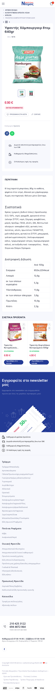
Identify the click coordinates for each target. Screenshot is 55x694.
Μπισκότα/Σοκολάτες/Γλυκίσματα (15, 518)
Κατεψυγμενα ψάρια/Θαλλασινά (15, 507)
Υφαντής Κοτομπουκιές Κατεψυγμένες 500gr (14, 346)
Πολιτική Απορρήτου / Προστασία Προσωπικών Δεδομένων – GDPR (25, 672)
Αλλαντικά (6, 489)
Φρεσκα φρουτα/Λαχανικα (12, 511)
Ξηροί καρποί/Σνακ (9, 514)
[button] (17, 114)
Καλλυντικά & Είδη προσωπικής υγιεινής (18, 590)
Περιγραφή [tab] (11, 179)
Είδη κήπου (6, 574)
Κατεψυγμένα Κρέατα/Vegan (17, 13)
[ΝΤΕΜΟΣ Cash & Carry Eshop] (27, 4)
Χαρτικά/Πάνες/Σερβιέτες (12, 586)
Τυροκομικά (7, 481)
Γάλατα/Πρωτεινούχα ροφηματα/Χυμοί (17, 474)
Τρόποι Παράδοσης (10, 680)
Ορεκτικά (5, 492)
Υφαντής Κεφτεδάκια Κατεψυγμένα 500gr (40, 346)
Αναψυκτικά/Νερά (9, 537)
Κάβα (4, 533)
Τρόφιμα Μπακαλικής (10, 467)
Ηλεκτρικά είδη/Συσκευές (12, 571)
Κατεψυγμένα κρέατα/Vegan (13, 500)
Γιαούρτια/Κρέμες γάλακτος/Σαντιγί (16, 478)
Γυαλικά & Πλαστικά (10, 567)
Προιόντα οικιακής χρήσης (12, 556)
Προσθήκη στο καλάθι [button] (12, 362)
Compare (37, 114)
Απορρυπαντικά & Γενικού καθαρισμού (17, 552)
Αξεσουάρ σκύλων (9, 605)
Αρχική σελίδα (11, 10)
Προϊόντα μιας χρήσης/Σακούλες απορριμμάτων (21, 563)
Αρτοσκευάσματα (9, 470)
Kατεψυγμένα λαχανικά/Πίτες (13, 503)
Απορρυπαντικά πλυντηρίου (13, 549)
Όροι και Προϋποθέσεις (12, 676)
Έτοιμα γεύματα (8, 496)
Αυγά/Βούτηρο (8, 485)
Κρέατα (8, 15)
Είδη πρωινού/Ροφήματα (12, 522)
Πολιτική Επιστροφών (11, 683)
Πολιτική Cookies (30, 676)
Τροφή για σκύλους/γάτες (12, 601)
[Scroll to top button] (50, 683)
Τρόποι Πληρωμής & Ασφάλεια (32, 680)
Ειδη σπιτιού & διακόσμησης (13, 560)
